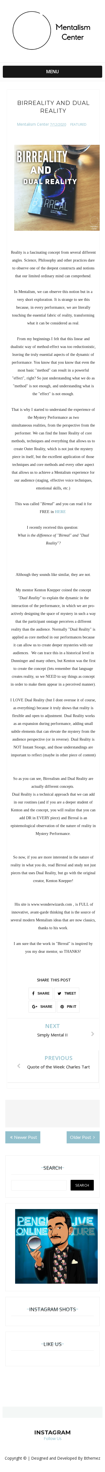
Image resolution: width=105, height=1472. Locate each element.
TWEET (70, 993)
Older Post (81, 1137)
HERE (60, 512)
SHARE (43, 993)
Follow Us (53, 1438)
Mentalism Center (33, 124)
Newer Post (25, 1137)
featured (78, 124)
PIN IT (71, 1007)
